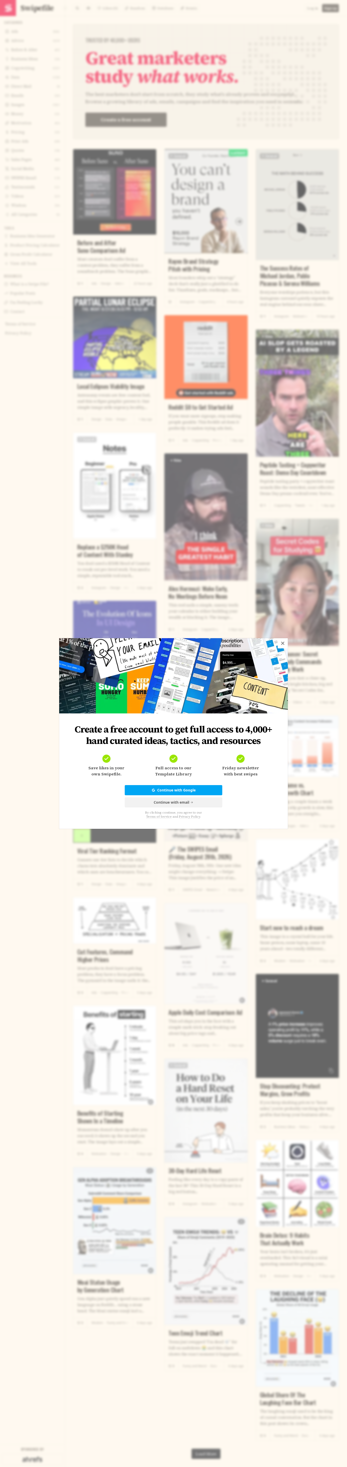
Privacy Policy (189, 817)
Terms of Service (159, 817)
